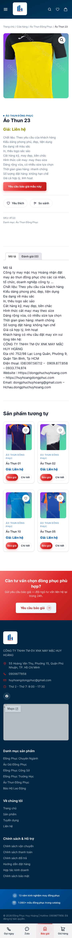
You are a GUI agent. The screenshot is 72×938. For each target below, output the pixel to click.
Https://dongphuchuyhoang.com (42, 373)
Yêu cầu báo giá (33, 608)
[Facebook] (6, 696)
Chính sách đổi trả (15, 858)
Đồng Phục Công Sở (16, 770)
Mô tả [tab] (12, 256)
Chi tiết (25, 477)
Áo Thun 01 (13, 463)
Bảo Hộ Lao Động (14, 788)
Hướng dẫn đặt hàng (16, 864)
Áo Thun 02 (48, 463)
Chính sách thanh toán (17, 852)
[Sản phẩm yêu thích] (57, 9)
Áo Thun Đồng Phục (41, 26)
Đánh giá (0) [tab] (30, 256)
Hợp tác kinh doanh (16, 870)
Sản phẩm (9, 814)
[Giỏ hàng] (65, 9)
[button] (61, 40)
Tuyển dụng (11, 820)
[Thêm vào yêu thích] (25, 430)
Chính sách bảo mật (16, 876)
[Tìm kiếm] (49, 9)
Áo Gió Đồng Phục (15, 764)
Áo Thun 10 (13, 531)
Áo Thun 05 (48, 531)
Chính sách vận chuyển (18, 846)
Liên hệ (8, 826)
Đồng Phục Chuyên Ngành (20, 758)
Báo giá (11, 477)
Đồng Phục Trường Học (18, 776)
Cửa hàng (22, 26)
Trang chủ (8, 26)
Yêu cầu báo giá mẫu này (25, 186)
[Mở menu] (6, 9)
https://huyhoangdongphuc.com (30, 378)
